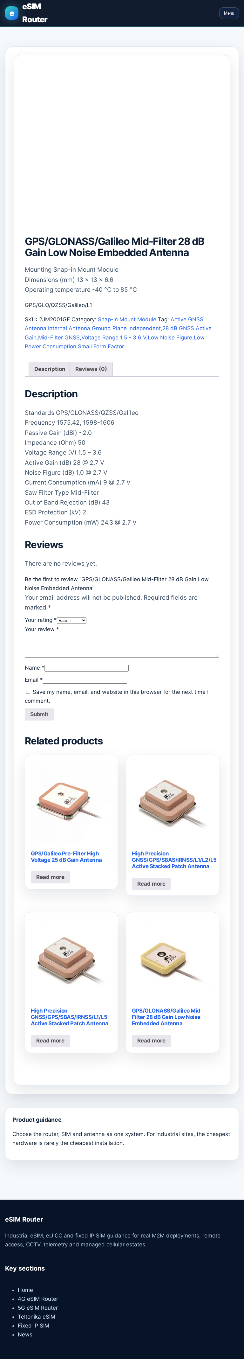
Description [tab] (49, 369)
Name (34, 668)
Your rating (41, 620)
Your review (42, 629)
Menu (229, 13)
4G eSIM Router (38, 1299)
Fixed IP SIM (33, 1325)
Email (34, 680)
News (25, 1334)
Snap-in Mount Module (127, 319)
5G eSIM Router (38, 1308)
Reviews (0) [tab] (91, 369)
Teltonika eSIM (36, 1317)
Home (25, 1290)
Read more (50, 877)
